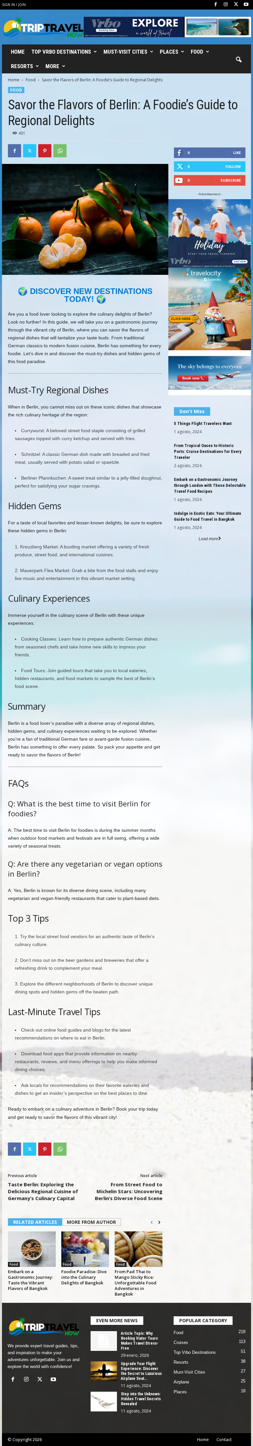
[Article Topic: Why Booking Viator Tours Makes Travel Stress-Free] (104, 1341)
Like (237, 152)
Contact (224, 1439)
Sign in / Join (14, 4)
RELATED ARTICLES (35, 1222)
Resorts (22, 66)
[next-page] (159, 1222)
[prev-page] (152, 1222)
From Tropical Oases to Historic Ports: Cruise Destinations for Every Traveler (207, 451)
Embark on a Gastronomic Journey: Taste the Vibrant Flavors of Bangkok (30, 1280)
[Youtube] (246, 5)
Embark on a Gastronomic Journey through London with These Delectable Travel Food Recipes (210, 485)
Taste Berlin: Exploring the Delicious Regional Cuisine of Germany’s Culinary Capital (43, 1191)
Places (169, 51)
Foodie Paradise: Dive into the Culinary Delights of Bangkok (84, 1277)
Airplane (181, 1382)
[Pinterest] (44, 150)
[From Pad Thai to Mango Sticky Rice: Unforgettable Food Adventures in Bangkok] (138, 1249)
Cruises (181, 1342)
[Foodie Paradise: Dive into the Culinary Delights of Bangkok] (85, 1249)
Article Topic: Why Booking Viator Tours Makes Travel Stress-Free (139, 1341)
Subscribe (230, 180)
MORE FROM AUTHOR (91, 1222)
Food (197, 51)
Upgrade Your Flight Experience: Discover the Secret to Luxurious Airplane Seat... (141, 1371)
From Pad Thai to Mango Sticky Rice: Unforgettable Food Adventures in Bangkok (135, 1283)
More (52, 66)
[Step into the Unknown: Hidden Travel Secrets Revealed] (104, 1401)
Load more (208, 539)
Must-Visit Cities (125, 51)
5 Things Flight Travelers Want (203, 423)
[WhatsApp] (60, 150)
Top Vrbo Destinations (61, 51)
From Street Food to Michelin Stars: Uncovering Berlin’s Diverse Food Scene (128, 1191)
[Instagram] (226, 5)
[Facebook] (215, 5)
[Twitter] (236, 5)
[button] (238, 60)
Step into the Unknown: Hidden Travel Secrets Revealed (141, 1399)
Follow (233, 166)
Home (18, 51)
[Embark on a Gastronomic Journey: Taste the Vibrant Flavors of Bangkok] (32, 1249)
